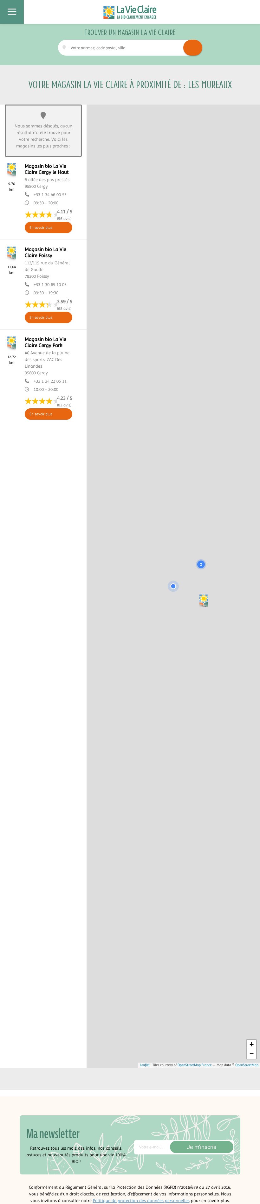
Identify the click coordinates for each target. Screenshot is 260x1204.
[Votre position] (173, 586)
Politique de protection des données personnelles (141, 1200)
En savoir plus (40, 227)
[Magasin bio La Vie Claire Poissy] (203, 600)
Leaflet (145, 1065)
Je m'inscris (201, 1147)
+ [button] (252, 1044)
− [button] (252, 1054)
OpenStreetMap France (194, 1065)
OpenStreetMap (246, 1065)
